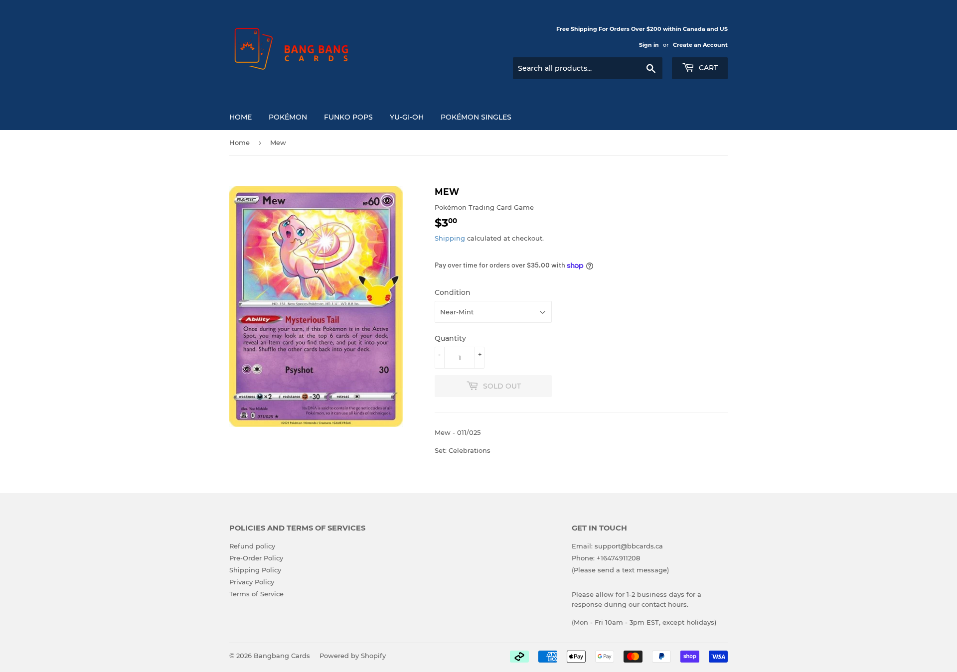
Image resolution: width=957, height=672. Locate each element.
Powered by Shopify (352, 656)
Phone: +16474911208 (606, 558)
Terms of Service (256, 594)
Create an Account (700, 44)
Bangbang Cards (282, 656)
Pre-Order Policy (256, 558)
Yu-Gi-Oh (407, 117)
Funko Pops (348, 117)
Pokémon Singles (476, 117)
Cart (707, 67)
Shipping (450, 238)
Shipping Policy (255, 570)
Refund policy (252, 546)
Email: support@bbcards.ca (617, 546)
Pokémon (288, 117)
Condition (453, 292)
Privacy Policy (251, 582)
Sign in (649, 44)
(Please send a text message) (620, 570)
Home (240, 117)
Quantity (450, 338)
